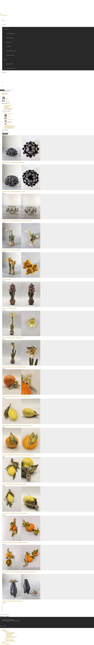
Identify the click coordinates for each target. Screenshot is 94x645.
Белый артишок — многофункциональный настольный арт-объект (16, 220)
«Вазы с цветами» (10, 37)
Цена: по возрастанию (8, 108)
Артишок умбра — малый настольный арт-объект (13, 162)
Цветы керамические (11, 33)
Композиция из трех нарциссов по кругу (11, 249)
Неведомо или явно (10, 55)
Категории (4, 93)
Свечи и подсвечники (11, 68)
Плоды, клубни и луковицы (12, 50)
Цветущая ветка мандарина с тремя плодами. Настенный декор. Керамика (18, 571)
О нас (3, 20)
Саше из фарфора (10, 63)
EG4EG (5, 59)
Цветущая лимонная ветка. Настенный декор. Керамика (14, 484)
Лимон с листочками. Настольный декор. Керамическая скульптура (17, 425)
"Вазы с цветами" (7, 113)
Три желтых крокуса (6, 279)
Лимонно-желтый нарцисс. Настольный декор (12, 337)
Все (3, 96)
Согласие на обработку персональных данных (11, 620)
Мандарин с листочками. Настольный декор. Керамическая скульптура (18, 454)
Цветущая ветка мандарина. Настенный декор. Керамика (15, 542)
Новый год (9, 125)
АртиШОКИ (9, 46)
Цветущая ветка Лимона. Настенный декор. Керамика (14, 513)
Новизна (6, 107)
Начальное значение (8, 105)
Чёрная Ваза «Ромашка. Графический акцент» (12, 601)
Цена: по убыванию (8, 109)
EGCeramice (6, 29)
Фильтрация (5, 133)
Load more (2, 616)
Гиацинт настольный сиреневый (9, 308)
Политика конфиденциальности (8, 619)
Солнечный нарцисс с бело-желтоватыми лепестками (14, 366)
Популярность (7, 106)
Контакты (4, 72)
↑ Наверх (7, 616)
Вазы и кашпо (9, 42)
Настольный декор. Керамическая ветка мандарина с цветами (16, 396)
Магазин (4, 24)
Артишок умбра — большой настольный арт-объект (13, 191)
